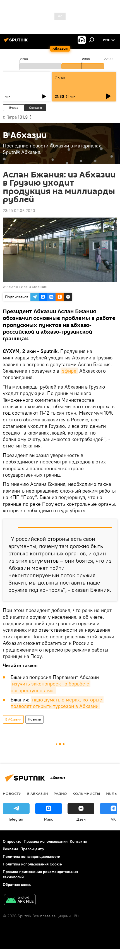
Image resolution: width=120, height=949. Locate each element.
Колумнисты (86, 793)
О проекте (12, 841)
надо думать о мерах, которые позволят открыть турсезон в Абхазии (57, 702)
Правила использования (46, 841)
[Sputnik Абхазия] (17, 42)
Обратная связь (17, 884)
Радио (60, 793)
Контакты (78, 841)
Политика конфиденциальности (31, 856)
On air (60, 77)
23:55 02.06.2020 (19, 210)
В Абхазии (13, 719)
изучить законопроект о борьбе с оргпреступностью (50, 686)
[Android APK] (20, 900)
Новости (34, 719)
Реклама (10, 848)
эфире (69, 371)
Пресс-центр (32, 848)
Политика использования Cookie (32, 864)
